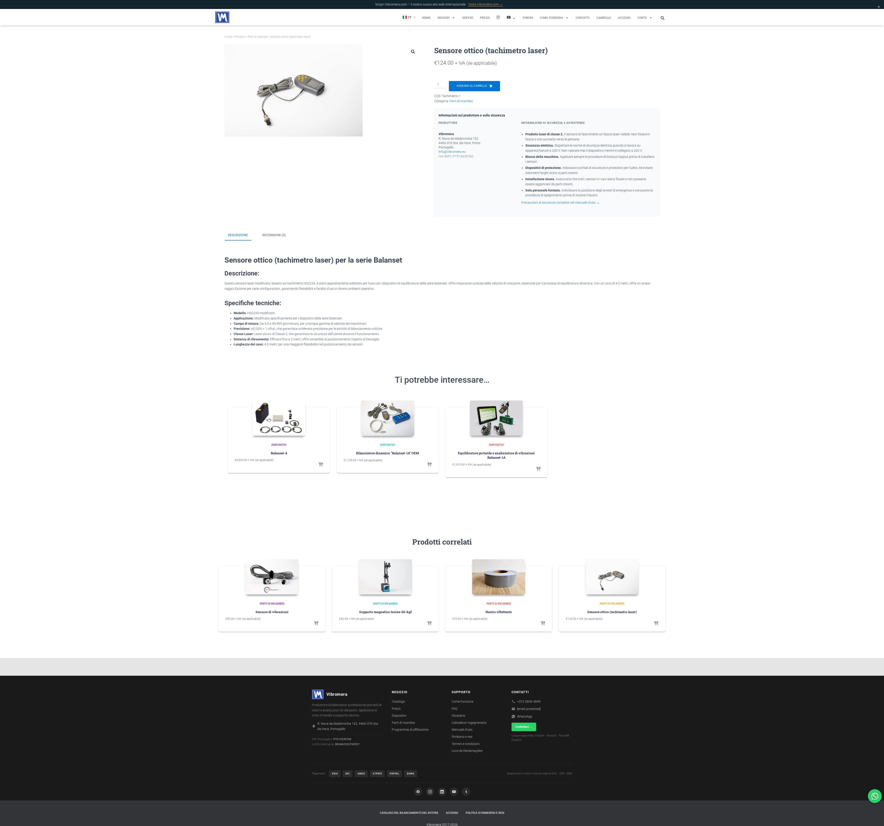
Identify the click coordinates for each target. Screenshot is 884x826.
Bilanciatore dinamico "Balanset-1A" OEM (387, 453)
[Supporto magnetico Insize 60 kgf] (385, 576)
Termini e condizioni (466, 744)
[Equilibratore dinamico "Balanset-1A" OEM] (387, 418)
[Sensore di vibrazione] (271, 576)
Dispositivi (278, 444)
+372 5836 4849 (529, 701)
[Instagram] (498, 17)
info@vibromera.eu (452, 152)
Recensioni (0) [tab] (274, 235)
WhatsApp (524, 716)
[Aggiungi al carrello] (320, 465)
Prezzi (485, 17)
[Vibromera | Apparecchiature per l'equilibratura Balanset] (222, 17)
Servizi (467, 17)
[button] (453, 17)
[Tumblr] (466, 792)
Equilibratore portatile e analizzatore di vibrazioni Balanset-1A (496, 455)
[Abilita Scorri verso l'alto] (875, 817)
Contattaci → (523, 726)
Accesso (624, 17)
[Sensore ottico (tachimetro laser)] (612, 576)
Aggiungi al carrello (472, 85)
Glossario (458, 715)
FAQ (454, 708)
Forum (528, 17)
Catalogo (398, 701)
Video (511, 17)
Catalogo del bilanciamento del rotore (409, 812)
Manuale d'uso (462, 729)
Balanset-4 (279, 453)
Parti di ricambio (258, 36)
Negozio (444, 17)
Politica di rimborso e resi (485, 812)
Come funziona (552, 17)
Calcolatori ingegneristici (469, 723)
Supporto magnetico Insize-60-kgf (385, 612)
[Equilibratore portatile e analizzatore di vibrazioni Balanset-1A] (496, 418)
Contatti (583, 17)
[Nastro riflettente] (498, 576)
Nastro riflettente (499, 612)
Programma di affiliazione (410, 729)
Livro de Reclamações (467, 751)
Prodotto (240, 36)
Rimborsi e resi (462, 737)
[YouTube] (454, 792)
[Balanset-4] (278, 418)
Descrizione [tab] (238, 235)
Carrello (603, 17)
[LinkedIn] (442, 792)
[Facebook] (418, 792)
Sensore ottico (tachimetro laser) (612, 612)
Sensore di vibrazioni (272, 612)
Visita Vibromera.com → (485, 4)
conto (642, 17)
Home (426, 17)
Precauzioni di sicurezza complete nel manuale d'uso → (560, 202)
